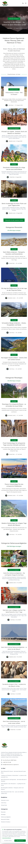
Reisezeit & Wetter (5, 819)
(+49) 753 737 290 (7, 762)
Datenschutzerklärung (6, 837)
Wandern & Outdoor (14, 18)
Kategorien (4, 809)
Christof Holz (4, 805)
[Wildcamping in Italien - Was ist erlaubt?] (14, 86)
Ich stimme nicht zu (8, 840)
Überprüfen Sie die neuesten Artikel (14, 220)
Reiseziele (14, 249)
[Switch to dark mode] (23, 3)
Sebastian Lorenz (5, 800)
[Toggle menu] (25, 3)
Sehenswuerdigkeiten (14, 128)
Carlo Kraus (3, 802)
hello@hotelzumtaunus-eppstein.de (11, 764)
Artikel (3, 768)
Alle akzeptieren (20, 840)
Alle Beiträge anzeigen (14, 230)
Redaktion (4, 797)
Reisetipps (14, 164)
